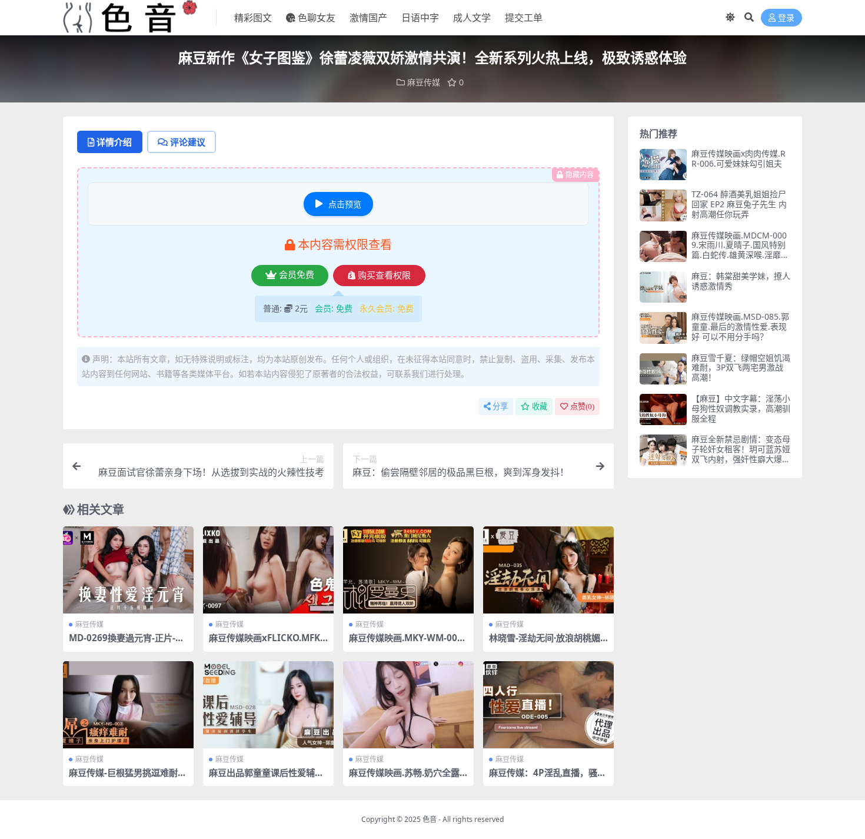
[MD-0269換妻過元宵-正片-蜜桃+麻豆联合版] (128, 570)
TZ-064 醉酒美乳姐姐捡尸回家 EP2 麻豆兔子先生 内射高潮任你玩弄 (739, 204)
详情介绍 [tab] (114, 142)
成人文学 (472, 17)
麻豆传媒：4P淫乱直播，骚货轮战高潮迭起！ (547, 778)
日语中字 (420, 17)
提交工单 (524, 17)
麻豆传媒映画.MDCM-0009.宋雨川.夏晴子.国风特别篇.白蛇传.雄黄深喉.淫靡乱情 (740, 250)
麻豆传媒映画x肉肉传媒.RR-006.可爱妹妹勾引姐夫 (738, 158)
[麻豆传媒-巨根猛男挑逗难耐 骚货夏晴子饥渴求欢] (128, 704)
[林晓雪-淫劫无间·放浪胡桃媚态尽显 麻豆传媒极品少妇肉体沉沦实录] (548, 570)
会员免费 (296, 275)
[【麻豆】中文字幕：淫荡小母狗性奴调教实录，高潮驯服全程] (663, 409)
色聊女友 (316, 17)
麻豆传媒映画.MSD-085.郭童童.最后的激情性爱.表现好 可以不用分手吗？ (740, 326)
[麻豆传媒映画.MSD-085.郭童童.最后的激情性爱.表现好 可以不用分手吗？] (663, 327)
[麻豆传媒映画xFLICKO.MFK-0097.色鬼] (268, 570)
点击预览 (344, 204)
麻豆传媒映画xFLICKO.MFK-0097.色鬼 (266, 643)
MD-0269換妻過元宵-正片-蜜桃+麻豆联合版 (126, 643)
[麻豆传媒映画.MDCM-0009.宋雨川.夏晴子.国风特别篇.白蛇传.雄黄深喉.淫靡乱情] (663, 246)
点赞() (582, 406)
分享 (500, 406)
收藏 (539, 406)
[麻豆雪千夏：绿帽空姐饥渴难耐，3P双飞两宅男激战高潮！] (663, 368)
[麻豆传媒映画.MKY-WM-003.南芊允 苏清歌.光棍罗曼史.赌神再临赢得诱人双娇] (408, 570)
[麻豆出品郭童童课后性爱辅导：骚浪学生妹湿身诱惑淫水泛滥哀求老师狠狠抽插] (268, 704)
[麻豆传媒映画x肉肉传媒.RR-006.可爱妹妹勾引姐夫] (663, 164)
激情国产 (368, 17)
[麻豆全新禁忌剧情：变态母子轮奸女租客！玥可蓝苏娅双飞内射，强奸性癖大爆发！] (663, 450)
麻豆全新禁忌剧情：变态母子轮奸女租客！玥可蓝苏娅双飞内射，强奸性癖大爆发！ (740, 453)
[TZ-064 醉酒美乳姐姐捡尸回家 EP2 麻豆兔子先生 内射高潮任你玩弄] (663, 205)
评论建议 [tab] (187, 142)
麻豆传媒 (423, 82)
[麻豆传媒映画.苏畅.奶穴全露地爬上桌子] (408, 704)
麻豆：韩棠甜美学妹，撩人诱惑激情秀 (740, 280)
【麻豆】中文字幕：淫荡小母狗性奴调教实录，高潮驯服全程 (740, 408)
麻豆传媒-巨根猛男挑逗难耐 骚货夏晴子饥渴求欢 (123, 778)
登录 (786, 18)
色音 (429, 819)
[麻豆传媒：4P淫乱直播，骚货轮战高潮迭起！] (548, 704)
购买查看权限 (384, 275)
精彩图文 (253, 17)
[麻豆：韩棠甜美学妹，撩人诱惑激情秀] (663, 287)
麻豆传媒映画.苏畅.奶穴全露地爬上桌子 (404, 778)
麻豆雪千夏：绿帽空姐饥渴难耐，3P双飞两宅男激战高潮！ (740, 367)
